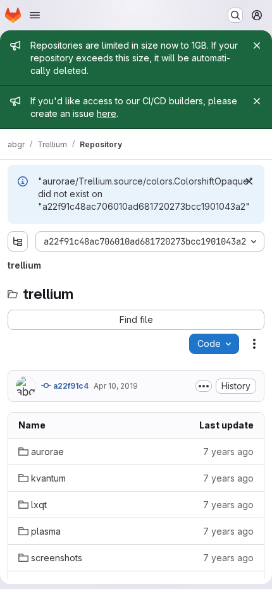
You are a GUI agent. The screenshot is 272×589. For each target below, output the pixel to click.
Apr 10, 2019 (116, 386)
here (106, 113)
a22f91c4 (70, 386)
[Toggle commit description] (203, 386)
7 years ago (228, 451)
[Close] (256, 45)
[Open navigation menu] (35, 15)
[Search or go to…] (235, 15)
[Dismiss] (249, 181)
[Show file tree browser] (18, 241)
